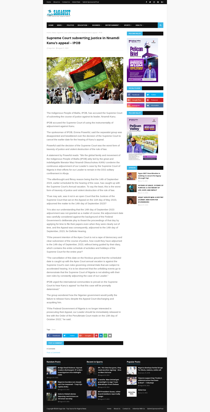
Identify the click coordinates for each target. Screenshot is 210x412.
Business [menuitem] (96, 25)
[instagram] (154, 2)
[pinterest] (158, 2)
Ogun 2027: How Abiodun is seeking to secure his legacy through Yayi (149, 175)
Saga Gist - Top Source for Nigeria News (72, 409)
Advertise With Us (139, 409)
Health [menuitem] (139, 25)
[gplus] (162, 2)
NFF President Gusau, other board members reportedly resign (109, 393)
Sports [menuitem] (127, 25)
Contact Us (66, 2)
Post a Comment (53, 352)
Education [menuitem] (82, 25)
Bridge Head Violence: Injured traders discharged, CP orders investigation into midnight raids (70, 371)
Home (49, 2)
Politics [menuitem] (70, 25)
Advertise (142, 390)
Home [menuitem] (50, 25)
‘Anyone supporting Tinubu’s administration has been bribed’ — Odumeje (150, 380)
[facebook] (146, 2)
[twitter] (150, 2)
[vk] (154, 105)
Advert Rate (76, 2)
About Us (56, 2)
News (54, 33)
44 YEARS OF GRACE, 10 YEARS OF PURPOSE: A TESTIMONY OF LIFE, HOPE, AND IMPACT (150, 187)
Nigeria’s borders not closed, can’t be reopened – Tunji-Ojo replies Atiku (70, 384)
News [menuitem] (59, 25)
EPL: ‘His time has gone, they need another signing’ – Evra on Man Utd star (109, 370)
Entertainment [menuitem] (112, 25)
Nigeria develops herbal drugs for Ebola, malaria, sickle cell (150, 369)
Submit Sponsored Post (91, 2)
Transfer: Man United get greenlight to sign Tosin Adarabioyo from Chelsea (108, 381)
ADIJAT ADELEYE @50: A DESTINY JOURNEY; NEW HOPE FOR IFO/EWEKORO (150, 199)
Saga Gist (51, 48)
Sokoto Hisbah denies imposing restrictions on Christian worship (68, 396)
